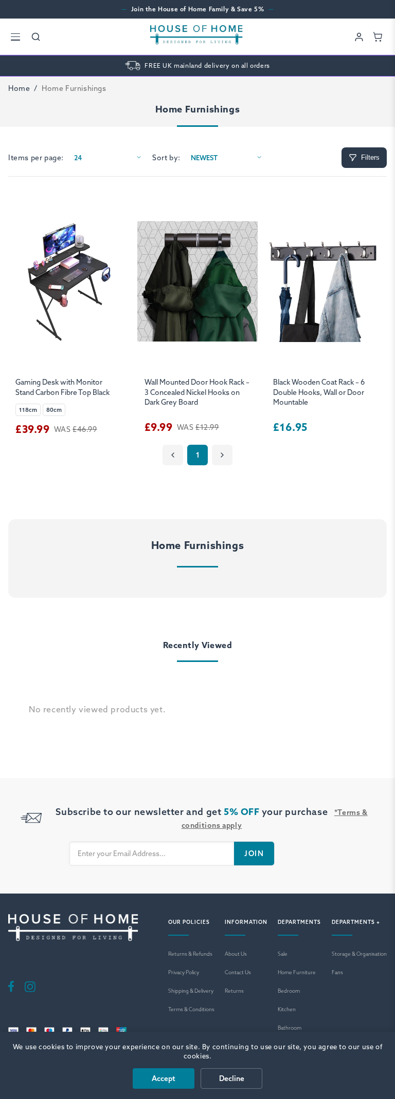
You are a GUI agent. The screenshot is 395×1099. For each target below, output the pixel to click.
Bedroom (289, 991)
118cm (28, 409)
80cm (54, 409)
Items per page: (36, 157)
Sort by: (166, 157)
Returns (234, 991)
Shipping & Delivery (190, 991)
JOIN (254, 853)
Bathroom (289, 1028)
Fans (337, 972)
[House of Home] (196, 36)
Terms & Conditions (191, 1009)
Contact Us (238, 972)
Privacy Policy (183, 972)
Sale (283, 954)
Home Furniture (297, 972)
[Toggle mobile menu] (15, 37)
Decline (231, 1078)
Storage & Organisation (359, 954)
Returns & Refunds (190, 954)
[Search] (36, 37)
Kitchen (287, 1009)
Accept (163, 1078)
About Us (236, 954)
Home (19, 88)
